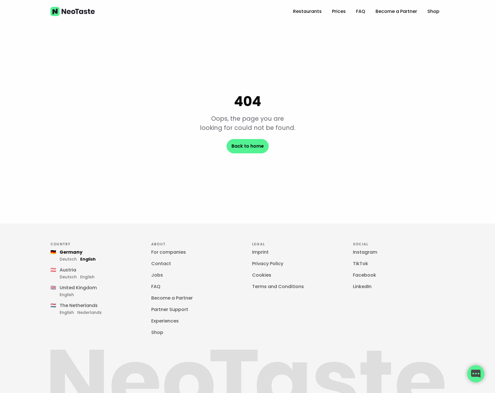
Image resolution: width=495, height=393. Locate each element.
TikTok (360, 263)
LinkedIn (362, 286)
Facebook (364, 275)
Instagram (365, 252)
